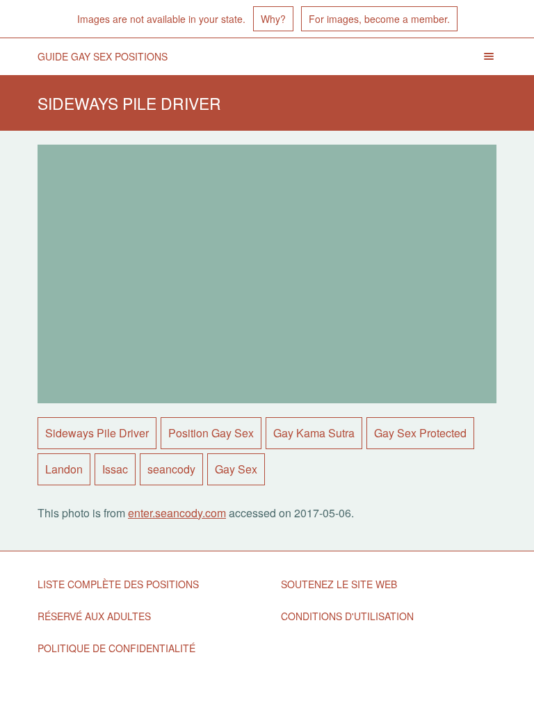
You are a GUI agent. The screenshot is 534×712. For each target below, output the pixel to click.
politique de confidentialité (116, 648)
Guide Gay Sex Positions (103, 56)
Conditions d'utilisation (347, 616)
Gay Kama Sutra (314, 433)
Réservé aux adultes (94, 616)
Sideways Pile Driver (97, 433)
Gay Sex (236, 469)
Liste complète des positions (118, 584)
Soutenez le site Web (339, 584)
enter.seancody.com (177, 513)
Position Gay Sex (211, 433)
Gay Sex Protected (420, 433)
